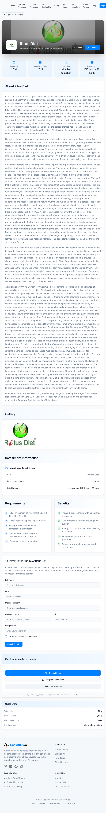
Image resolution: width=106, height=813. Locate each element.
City (56, 614)
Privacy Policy (54, 803)
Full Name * (10, 580)
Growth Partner (86, 5)
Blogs (95, 6)
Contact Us (60, 782)
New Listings (61, 762)
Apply (56, 6)
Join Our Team (62, 786)
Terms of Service (38, 803)
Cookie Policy (69, 803)
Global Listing (61, 749)
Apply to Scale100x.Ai (14, 778)
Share (79, 47)
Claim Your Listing (13, 786)
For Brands (65, 5)
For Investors (76, 5)
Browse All (60, 753)
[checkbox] (6, 636)
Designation (10, 625)
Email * (8, 591)
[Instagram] (21, 766)
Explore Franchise (22, 5)
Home (12, 6)
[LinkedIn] (10, 766)
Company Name (12, 614)
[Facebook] (16, 766)
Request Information (55, 680)
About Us (59, 778)
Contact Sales (55, 673)
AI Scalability (46, 5)
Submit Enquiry (13, 644)
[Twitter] (5, 766)
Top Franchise (34, 5)
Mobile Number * (12, 603)
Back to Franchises (15, 15)
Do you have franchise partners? (23, 636)
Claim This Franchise (53, 686)
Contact (94, 47)
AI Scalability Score (13, 782)
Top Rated (60, 758)
